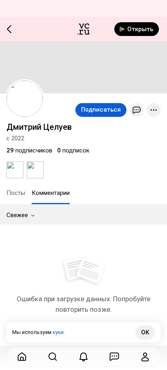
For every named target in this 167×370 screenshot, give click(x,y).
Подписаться (101, 109)
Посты (15, 193)
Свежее (17, 215)
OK (145, 332)
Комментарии (51, 193)
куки (58, 332)
